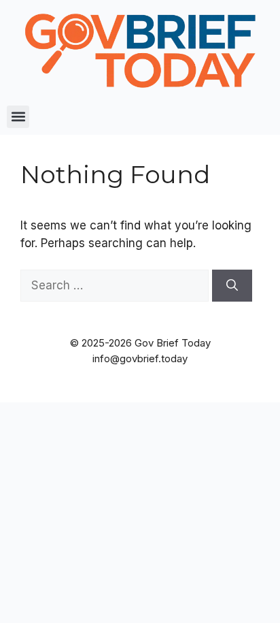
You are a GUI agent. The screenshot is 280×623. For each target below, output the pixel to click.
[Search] (232, 286)
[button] (18, 117)
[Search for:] (116, 285)
